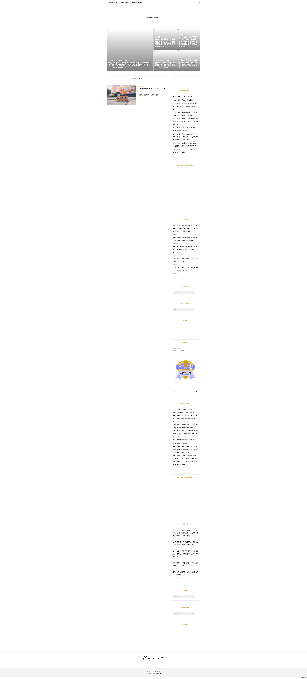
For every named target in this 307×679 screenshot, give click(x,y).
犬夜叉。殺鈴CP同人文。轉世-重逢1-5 (184, 100)
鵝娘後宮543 (113, 2)
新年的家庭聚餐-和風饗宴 (180, 130)
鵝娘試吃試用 (124, 2)
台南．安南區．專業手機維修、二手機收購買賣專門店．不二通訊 (185, 260)
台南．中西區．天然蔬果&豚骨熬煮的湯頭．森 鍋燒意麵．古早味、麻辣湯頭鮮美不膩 (185, 144)
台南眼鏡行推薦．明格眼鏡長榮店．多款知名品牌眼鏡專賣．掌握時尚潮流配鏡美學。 (185, 239)
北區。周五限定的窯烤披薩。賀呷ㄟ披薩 (184, 127)
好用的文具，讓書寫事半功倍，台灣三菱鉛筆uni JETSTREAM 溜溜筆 (185, 269)
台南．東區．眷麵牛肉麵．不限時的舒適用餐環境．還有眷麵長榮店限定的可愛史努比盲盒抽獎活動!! (185, 249)
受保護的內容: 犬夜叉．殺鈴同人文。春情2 (153, 88)
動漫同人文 (141, 86)
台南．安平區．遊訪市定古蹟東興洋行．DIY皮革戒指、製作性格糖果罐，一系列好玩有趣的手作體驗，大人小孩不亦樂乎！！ (185, 136)
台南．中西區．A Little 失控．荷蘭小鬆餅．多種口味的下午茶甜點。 (185, 151)
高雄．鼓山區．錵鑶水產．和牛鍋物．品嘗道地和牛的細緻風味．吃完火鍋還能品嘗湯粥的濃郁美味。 (185, 121)
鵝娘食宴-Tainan (137, 2)
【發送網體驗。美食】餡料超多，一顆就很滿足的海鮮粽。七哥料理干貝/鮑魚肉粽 (185, 114)
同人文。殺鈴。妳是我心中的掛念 (182, 96)
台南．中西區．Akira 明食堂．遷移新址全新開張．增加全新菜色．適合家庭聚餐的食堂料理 (185, 106)
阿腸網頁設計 (157, 673)
